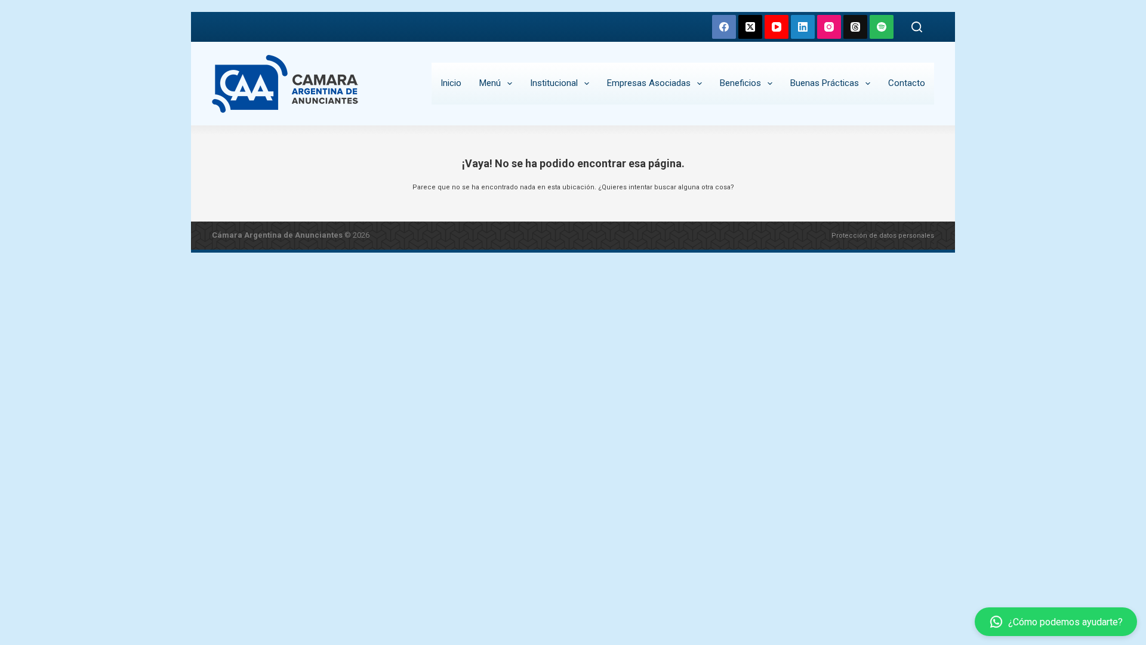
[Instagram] (829, 27)
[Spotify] (882, 27)
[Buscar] (916, 27)
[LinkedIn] (803, 27)
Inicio (450, 83)
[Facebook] (724, 27)
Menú (490, 83)
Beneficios (740, 83)
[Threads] (855, 27)
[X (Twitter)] (750, 27)
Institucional (554, 83)
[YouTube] (776, 27)
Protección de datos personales (882, 235)
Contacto (906, 83)
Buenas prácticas (824, 83)
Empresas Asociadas (649, 83)
